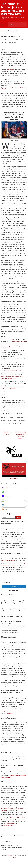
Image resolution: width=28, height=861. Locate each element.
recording (23, 420)
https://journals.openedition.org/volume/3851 (12, 370)
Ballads (5, 417)
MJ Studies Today (20, 39)
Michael (3, 808)
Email (16, 823)
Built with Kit (14, 590)
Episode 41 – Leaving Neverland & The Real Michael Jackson (20, 435)
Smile (2, 423)
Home (2, 30)
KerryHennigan (6, 39)
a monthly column (11, 565)
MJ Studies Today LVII (7, 433)
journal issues (9, 562)
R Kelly (18, 420)
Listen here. (10, 825)
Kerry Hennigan (10, 69)
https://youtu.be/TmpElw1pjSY (19, 341)
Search (24, 24)
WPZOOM (14, 857)
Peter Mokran (13, 420)
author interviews (9, 713)
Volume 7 (3, 43)
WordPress (9, 855)
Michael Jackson (19, 417)
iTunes (9, 823)
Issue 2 (6, 30)
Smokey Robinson (8, 423)
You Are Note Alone (17, 423)
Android (13, 823)
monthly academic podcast (8, 560)
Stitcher (5, 825)
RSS (19, 823)
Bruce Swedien (11, 417)
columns (8, 710)
